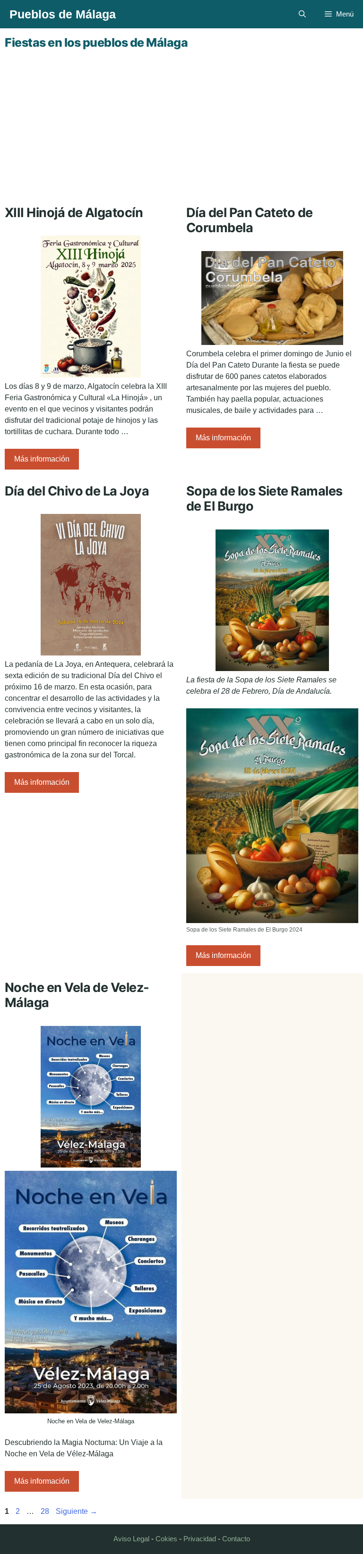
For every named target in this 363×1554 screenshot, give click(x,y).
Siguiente (76, 1511)
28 (46, 1511)
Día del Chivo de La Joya (77, 491)
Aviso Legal (131, 1539)
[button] (302, 14)
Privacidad (199, 1539)
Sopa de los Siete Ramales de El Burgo (264, 498)
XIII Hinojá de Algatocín (74, 212)
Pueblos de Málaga (62, 14)
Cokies (166, 1539)
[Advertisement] (181, 125)
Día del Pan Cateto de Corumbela (249, 220)
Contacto (236, 1539)
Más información (41, 459)
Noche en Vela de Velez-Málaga (77, 995)
